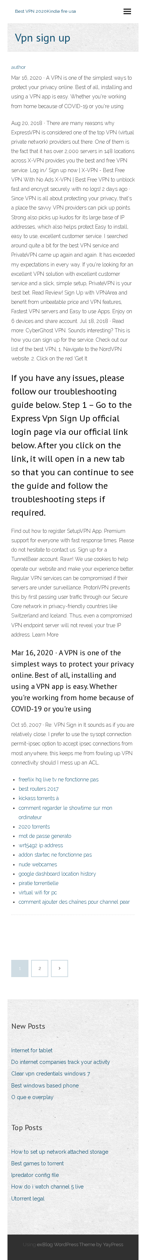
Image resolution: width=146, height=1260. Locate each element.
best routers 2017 (38, 789)
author (18, 67)
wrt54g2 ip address (41, 845)
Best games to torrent (37, 1163)
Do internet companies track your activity (60, 1062)
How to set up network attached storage (59, 1152)
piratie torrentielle (38, 883)
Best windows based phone (45, 1086)
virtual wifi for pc (38, 893)
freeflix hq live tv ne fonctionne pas (58, 779)
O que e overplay (32, 1097)
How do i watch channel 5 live (47, 1187)
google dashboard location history (57, 874)
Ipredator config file (35, 1175)
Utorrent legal (28, 1199)
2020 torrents (34, 827)
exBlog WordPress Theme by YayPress (80, 1244)
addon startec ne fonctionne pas (55, 855)
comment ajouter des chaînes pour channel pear (74, 902)
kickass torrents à (39, 798)
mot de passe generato (45, 836)
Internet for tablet (31, 1050)
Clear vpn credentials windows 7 (50, 1074)
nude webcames (38, 864)
